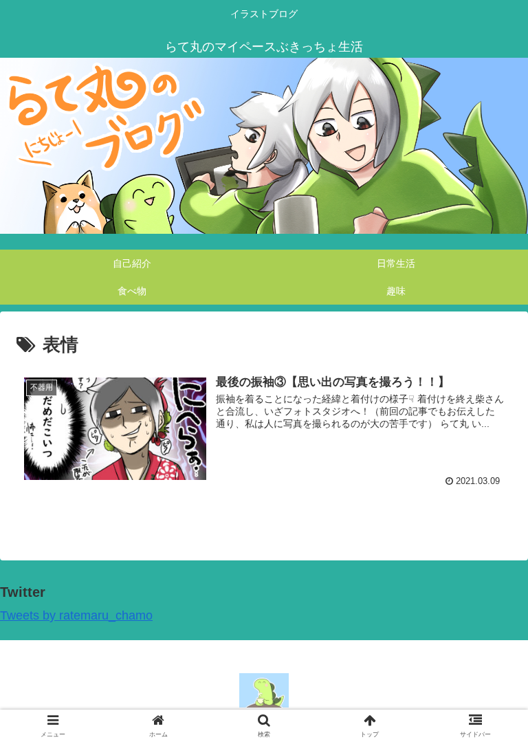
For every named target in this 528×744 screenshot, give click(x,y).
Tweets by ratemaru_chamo (76, 615)
